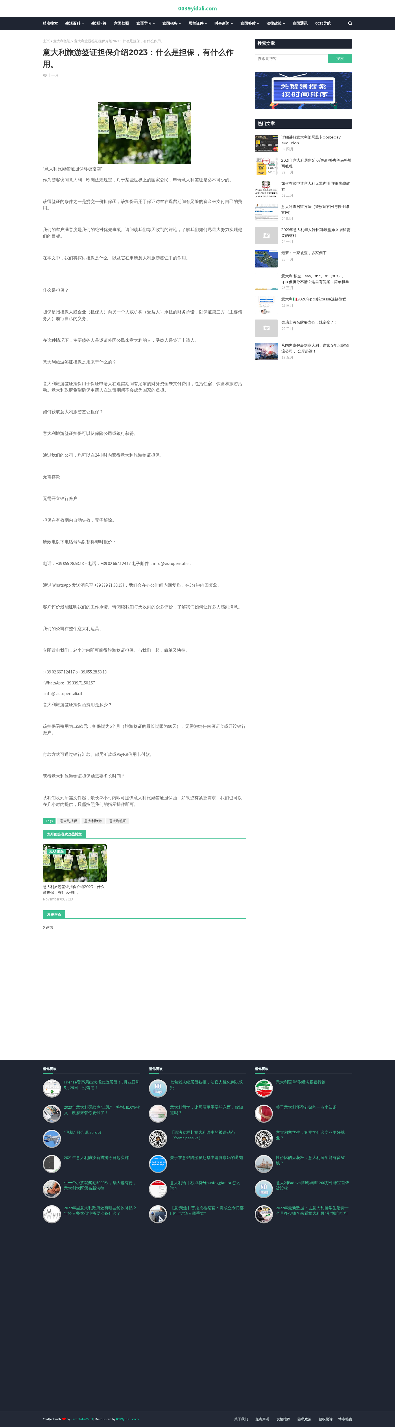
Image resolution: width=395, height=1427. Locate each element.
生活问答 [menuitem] (98, 23)
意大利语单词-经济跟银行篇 (301, 1082)
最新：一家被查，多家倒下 (303, 252)
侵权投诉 (326, 1419)
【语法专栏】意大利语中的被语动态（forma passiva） (202, 1135)
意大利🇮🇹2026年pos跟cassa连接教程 (313, 299)
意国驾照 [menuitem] (121, 23)
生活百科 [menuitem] (72, 23)
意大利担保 (68, 821)
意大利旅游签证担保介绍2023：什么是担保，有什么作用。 (73, 889)
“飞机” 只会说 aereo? (82, 1132)
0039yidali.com (197, 8)
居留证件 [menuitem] (196, 23)
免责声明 (262, 1419)
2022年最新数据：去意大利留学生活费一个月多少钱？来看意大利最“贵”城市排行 (312, 1210)
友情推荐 (283, 1419)
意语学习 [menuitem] (144, 23)
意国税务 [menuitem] (170, 23)
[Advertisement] (173, 1324)
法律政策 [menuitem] (274, 23)
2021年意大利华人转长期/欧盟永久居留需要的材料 (315, 232)
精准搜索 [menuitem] (50, 23)
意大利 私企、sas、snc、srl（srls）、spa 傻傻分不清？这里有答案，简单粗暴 (315, 279)
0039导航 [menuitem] (323, 23)
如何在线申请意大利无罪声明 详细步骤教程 (315, 186)
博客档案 (345, 1419)
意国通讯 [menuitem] (300, 23)
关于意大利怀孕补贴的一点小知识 (306, 1107)
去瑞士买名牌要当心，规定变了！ (309, 322)
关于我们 (241, 1419)
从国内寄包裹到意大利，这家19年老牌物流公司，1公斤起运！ (315, 348)
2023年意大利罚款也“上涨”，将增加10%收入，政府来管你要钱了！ (102, 1110)
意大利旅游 (93, 821)
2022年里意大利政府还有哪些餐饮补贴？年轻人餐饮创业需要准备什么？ (100, 1210)
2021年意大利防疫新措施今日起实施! (97, 1157)
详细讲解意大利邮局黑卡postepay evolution (311, 140)
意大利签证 (62, 41)
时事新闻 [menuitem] (222, 23)
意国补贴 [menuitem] (248, 23)
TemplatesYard (82, 1419)
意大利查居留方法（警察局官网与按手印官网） (315, 209)
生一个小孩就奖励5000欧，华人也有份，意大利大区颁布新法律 (100, 1185)
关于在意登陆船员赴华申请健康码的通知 (206, 1157)
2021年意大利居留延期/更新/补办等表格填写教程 (316, 163)
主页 (46, 41)
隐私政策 (304, 1419)
